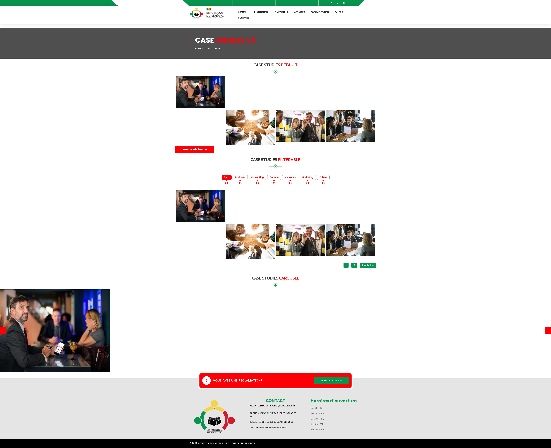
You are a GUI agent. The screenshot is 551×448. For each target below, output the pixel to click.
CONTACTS (243, 18)
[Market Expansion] (250, 127)
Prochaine (368, 265)
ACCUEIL (242, 12)
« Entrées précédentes (194, 149)
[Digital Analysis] (350, 126)
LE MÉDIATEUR (281, 12)
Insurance (290, 177)
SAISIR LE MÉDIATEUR (331, 380)
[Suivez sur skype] (344, 3)
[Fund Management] (300, 126)
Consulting (257, 177)
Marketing (308, 177)
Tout (226, 177)
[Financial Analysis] (200, 92)
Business (240, 177)
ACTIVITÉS (299, 12)
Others (323, 177)
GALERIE (339, 12)
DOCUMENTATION (320, 12)
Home (198, 48)
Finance (274, 177)
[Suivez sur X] (337, 3)
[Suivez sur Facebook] (331, 3)
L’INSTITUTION (260, 12)
